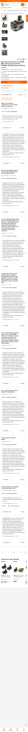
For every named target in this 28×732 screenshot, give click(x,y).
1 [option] (6, 552)
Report (23, 127)
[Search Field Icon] (22, 4)
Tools (4, 10)
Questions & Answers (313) (17, 69)
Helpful (6, 127)
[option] (2, 552)
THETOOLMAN (7, 503)
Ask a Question (7, 98)
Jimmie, (5, 233)
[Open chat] (27, 18)
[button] (14, 108)
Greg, (4, 394)
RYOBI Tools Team (8, 156)
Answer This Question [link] (12, 111)
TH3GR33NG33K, (7, 490)
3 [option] (11, 552)
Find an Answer (4, 87)
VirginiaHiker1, (6, 175)
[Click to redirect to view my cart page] (25, 4)
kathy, (4, 441)
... (1, 10)
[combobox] (12, 4)
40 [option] (21, 552)
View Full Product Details (14, 82)
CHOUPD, (5, 108)
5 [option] (16, 552)
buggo (5, 121)
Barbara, (5, 345)
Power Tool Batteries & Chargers (14, 10)
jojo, (4, 284)
